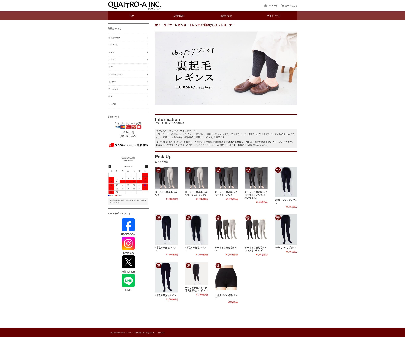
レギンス (112, 59)
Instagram (128, 253)
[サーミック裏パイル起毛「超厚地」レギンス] (196, 273)
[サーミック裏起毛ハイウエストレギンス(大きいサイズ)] (256, 178)
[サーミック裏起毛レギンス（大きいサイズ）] (196, 178)
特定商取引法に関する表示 (144, 333)
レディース (113, 45)
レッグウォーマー (116, 74)
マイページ (273, 5)
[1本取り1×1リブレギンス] (286, 182)
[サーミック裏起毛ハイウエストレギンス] (226, 178)
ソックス (112, 104)
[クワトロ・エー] (134, 9)
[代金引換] (128, 132)
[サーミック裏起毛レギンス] (166, 178)
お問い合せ (226, 16)
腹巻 (110, 96)
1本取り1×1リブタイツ (286, 247)
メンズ (111, 52)
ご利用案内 (178, 16)
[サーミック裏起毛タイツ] (226, 229)
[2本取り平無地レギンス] (196, 229)
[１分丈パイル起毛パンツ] (226, 277)
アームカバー (114, 89)
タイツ (111, 67)
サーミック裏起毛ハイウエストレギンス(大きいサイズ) (256, 195)
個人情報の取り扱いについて (121, 333)
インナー (112, 82)
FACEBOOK (128, 234)
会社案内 (161, 333)
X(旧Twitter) (128, 271)
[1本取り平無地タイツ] (166, 277)
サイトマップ (273, 16)
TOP (131, 16)
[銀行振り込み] (128, 136)
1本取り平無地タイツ (165, 295)
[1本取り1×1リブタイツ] (286, 229)
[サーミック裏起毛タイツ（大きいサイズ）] (256, 229)
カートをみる (291, 5)
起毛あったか (114, 37)
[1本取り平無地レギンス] (166, 229)
